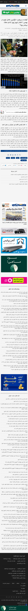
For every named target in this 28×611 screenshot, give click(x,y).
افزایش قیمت (23, 158)
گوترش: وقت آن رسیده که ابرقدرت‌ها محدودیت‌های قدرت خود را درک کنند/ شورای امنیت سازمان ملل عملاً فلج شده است (14, 300)
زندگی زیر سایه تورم (23, 181)
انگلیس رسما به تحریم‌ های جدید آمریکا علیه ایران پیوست (16, 351)
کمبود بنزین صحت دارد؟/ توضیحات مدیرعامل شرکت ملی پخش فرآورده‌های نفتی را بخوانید (15, 440)
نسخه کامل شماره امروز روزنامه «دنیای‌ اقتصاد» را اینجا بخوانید (14, 223)
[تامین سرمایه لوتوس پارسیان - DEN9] (14, 264)
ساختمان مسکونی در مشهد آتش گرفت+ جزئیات (18, 482)
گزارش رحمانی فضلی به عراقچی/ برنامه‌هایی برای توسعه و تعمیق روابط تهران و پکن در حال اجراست (14, 511)
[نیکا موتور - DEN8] (14, 231)
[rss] (14, 597)
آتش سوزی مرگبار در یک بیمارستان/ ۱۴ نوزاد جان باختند (17, 344)
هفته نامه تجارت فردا (11, 561)
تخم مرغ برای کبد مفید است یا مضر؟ (20, 303)
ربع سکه (26, 2)
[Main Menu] (26, 6)
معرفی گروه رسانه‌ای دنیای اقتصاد (19, 558)
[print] (8, 155)
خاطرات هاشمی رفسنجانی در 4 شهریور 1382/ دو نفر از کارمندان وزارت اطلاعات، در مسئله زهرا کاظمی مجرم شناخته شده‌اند (14, 521)
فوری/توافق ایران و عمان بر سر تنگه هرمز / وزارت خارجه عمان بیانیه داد (14, 306)
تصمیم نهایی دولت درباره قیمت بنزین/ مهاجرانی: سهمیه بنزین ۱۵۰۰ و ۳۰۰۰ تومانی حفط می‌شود (14, 362)
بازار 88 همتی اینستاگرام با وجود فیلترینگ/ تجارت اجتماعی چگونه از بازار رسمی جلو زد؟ (14, 525)
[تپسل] (1, 111)
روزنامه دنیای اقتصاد (7, 558)
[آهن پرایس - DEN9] (14, 245)
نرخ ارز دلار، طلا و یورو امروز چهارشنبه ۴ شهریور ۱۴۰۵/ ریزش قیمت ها (14, 449)
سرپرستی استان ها (6, 583)
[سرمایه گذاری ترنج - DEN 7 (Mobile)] (14, 12)
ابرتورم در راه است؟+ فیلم (22, 459)
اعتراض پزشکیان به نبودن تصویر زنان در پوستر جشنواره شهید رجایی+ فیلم (14, 485)
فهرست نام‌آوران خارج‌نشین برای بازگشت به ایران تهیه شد (16, 423)
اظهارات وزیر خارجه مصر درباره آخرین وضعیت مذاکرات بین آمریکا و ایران (15, 503)
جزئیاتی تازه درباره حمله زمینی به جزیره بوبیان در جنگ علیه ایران (15, 317)
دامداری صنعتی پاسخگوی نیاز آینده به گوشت (19, 174)
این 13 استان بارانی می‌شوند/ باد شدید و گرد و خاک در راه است (15, 514)
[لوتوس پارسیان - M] (14, 608)
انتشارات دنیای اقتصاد (21, 568)
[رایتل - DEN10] (14, 280)
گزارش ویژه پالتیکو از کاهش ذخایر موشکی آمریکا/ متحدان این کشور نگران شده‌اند (14, 542)
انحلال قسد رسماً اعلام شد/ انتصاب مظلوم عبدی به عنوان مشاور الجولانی (14, 312)
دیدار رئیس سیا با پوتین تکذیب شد (20, 428)
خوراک (13, 158)
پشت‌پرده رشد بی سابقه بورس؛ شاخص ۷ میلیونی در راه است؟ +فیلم (14, 414)
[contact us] (9, 597)
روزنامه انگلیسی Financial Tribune (19, 578)
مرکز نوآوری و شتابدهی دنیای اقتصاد (18, 571)
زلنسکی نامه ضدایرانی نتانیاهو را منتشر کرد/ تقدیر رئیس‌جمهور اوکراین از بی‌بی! (14, 404)
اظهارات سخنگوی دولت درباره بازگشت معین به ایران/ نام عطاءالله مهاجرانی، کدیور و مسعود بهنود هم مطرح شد (15, 366)
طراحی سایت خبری (22, 605)
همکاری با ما (23, 585)
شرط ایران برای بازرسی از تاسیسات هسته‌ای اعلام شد (17, 418)
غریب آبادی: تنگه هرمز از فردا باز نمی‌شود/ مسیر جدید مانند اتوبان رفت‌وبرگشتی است (15, 331)
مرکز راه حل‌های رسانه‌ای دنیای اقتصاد (18, 575)
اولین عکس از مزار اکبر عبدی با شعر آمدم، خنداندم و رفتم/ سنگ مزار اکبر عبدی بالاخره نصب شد (14, 293)
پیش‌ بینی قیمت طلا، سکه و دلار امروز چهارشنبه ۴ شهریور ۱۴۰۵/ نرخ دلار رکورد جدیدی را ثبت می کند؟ (14, 322)
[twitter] (15, 155)
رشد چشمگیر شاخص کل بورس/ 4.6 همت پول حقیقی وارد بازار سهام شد (14, 538)
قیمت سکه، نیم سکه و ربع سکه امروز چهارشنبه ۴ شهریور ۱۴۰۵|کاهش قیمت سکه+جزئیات (14, 456)
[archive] (7, 597)
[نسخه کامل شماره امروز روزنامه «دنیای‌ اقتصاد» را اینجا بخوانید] (14, 211)
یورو (14, 2)
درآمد (8, 158)
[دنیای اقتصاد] (12, 6)
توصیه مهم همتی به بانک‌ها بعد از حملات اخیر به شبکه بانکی (15, 477)
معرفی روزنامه (22, 591)
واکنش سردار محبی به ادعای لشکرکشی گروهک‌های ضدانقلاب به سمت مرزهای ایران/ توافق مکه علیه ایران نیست (14, 347)
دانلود (3, 87)
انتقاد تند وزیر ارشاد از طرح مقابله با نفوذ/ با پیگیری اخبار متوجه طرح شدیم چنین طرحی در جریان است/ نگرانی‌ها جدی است (14, 444)
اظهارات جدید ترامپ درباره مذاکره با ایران (19, 447)
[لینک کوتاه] (20, 155)
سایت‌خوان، (22, 151)
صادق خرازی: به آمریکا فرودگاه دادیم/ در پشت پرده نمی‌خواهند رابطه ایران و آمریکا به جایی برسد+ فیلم (14, 339)
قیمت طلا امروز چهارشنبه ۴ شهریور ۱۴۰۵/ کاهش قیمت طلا (16, 462)
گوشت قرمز (23, 160)
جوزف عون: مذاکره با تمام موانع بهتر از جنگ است (18, 479)
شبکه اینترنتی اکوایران (21, 561)
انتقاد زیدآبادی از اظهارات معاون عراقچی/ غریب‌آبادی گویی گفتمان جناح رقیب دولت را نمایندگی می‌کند (14, 495)
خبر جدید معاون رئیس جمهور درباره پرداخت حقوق (17, 434)
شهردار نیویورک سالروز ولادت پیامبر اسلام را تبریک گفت (17, 437)
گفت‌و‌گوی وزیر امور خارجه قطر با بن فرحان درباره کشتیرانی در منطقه (14, 492)
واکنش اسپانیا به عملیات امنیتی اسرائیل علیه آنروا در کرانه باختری (15, 411)
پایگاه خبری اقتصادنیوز (21, 563)
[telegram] (10, 155)
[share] (12, 597)
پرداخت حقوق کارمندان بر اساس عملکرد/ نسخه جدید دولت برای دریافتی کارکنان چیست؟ (14, 488)
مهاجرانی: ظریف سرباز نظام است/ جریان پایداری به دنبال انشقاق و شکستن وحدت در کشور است (15, 335)
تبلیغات (17, 583)
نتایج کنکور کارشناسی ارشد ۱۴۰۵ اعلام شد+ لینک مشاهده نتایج (15, 319)
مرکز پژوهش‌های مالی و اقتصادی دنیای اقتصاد (16, 573)
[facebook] (17, 155)
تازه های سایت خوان (14, 396)
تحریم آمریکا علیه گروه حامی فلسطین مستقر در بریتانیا (17, 416)
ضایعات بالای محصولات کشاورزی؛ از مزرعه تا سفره (18, 184)
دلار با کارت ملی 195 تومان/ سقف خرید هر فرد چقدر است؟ (16, 528)
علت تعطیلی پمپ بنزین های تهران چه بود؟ (19, 369)
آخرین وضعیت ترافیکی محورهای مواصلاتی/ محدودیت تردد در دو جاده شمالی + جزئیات (14, 408)
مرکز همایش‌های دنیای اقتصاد (9, 568)
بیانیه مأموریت (15, 591)
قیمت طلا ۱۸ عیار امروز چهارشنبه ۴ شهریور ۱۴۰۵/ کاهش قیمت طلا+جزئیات (15, 465)
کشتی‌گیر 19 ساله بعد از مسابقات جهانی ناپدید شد (18, 426)
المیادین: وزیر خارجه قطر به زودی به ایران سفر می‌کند (17, 421)
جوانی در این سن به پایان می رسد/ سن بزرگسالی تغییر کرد (16, 359)
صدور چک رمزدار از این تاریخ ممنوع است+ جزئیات (18, 472)
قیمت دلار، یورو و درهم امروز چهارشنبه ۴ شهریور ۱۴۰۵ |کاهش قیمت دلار (14, 452)
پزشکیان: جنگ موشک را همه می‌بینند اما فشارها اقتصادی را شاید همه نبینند (14, 431)
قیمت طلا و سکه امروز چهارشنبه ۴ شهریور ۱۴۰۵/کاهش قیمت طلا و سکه (14, 469)
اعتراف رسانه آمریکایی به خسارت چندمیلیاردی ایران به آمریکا (16, 353)
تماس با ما (23, 583)
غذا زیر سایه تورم (24, 177)
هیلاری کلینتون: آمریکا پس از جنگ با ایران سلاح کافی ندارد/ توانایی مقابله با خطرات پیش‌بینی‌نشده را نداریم (15, 356)
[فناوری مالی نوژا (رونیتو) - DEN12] (14, 382)
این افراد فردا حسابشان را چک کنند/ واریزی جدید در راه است (16, 342)
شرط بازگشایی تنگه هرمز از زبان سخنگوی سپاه (18, 498)
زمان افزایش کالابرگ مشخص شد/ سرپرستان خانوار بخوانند (16, 314)
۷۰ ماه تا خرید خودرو (23, 179)
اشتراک (13, 583)
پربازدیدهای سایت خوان (14, 289)
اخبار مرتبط (14, 171)
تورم (17, 158)
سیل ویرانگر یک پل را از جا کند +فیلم (20, 401)
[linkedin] (13, 155)
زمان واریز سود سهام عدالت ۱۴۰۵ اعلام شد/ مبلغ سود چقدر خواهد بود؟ (15, 296)
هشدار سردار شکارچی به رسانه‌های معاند (20, 474)
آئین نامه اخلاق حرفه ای (20, 593)
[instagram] (21, 597)
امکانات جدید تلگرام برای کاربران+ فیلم (20, 500)
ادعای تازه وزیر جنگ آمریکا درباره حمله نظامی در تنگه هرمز (16, 399)
